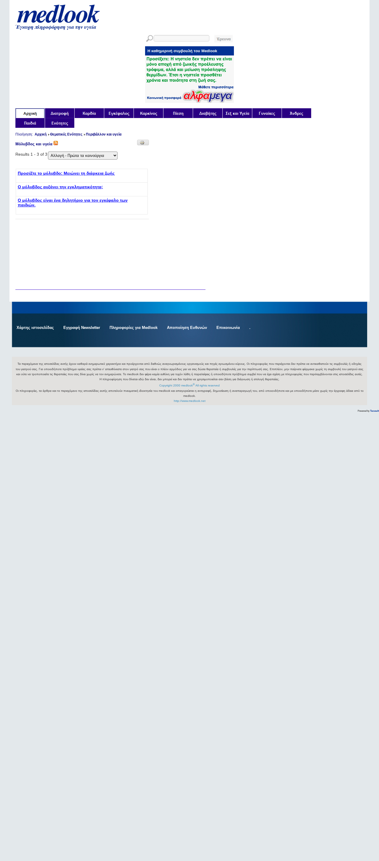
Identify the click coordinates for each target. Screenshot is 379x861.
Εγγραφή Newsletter (81, 327)
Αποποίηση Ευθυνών (187, 327)
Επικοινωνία (228, 327)
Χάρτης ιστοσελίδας (35, 327)
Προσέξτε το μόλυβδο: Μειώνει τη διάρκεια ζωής (66, 173)
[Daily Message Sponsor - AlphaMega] (189, 101)
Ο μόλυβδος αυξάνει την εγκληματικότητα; (60, 186)
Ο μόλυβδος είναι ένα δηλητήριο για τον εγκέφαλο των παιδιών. (73, 202)
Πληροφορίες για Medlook (134, 327)
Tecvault (374, 411)
